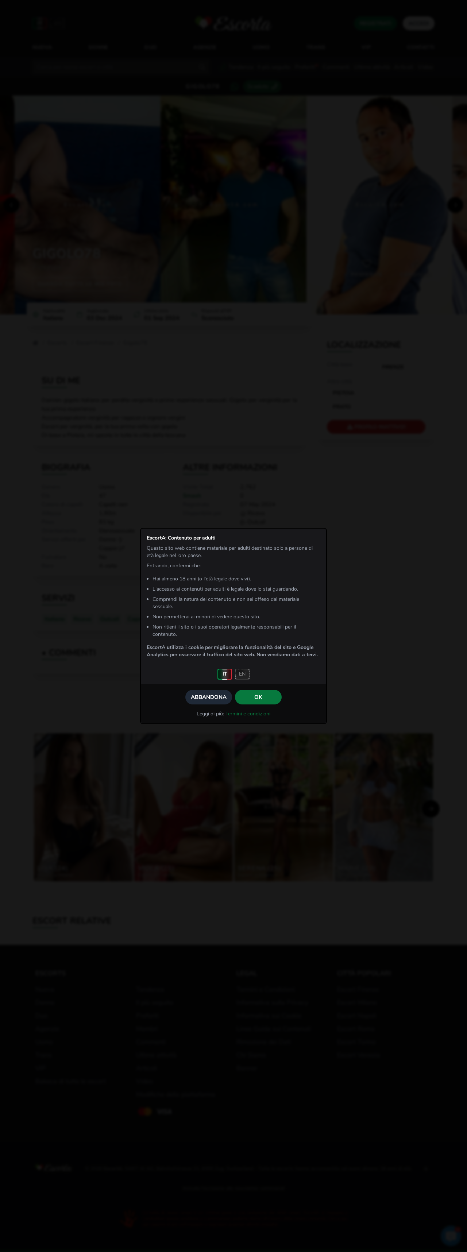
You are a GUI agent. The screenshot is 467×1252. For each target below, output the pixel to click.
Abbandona (209, 697)
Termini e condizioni (247, 713)
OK (258, 697)
